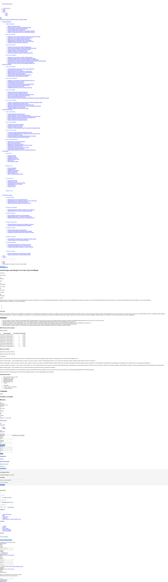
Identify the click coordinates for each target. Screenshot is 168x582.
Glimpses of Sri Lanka (12, 180)
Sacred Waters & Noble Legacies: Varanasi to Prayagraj (19, 244)
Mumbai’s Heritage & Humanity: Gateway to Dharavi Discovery (21, 217)
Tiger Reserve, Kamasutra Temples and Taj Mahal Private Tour (21, 94)
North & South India (7, 21)
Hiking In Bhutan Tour (12, 172)
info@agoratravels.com (7, 3)
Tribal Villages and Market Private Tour (16, 148)
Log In (12, 569)
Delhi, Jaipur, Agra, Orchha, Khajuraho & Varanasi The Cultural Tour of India (24, 36)
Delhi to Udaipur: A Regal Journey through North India (19, 27)
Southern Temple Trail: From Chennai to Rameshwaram (19, 47)
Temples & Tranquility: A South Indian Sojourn (17, 51)
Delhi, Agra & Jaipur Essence (14, 26)
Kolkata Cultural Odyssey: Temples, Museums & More (19, 254)
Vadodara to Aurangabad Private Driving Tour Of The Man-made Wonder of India (25, 102)
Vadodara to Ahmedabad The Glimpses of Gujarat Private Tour (21, 104)
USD (4, 11)
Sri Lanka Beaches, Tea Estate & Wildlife (16, 182)
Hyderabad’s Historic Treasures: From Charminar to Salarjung (21, 224)
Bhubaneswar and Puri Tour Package (15, 144)
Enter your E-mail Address (5, 480)
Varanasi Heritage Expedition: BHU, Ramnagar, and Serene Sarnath (22, 238)
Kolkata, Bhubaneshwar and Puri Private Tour (17, 118)
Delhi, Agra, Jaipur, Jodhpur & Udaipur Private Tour (19, 39)
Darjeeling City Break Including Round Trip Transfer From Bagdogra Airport (24, 127)
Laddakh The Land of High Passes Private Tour (18, 42)
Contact (4, 527)
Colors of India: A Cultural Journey (15, 70)
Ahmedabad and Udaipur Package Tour (16, 81)
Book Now (2, 445)
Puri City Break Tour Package (14, 142)
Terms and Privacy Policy (18, 566)
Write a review (3, 420)
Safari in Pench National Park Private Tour (17, 96)
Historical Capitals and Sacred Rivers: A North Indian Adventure (21, 30)
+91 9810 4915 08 (6, 8)
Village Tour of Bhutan (12, 171)
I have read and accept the (12, 566)
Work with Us (5, 516)
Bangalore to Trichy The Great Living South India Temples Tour (21, 63)
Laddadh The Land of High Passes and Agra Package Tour (20, 37)
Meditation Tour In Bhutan (13, 170)
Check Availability (4, 267)
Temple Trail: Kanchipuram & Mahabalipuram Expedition (20, 231)
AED (6, 14)
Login (4, 9)
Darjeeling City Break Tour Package (15, 125)
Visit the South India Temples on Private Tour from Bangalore (21, 62)
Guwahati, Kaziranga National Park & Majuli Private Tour (20, 132)
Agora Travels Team (4, 461)
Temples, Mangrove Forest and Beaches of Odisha (18, 147)
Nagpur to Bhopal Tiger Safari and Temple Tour (18, 92)
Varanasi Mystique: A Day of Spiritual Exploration (18, 240)
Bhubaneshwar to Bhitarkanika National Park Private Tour (20, 145)
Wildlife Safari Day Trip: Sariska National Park (17, 199)
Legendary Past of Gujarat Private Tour (16, 86)
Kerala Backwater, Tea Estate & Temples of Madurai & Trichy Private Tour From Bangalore (27, 60)
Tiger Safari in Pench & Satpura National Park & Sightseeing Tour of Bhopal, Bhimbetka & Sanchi (28, 98)
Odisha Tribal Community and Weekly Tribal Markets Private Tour (22, 149)
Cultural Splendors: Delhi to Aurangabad (16, 29)
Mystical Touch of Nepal (13, 161)
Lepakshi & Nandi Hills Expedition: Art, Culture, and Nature (20, 246)
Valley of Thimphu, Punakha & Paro (15, 174)
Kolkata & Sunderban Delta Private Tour (16, 114)
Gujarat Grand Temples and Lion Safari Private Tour (19, 85)
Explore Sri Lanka (11, 186)
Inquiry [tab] (4, 428)
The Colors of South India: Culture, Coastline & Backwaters (20, 52)
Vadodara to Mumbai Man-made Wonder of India (18, 103)
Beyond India (5, 151)
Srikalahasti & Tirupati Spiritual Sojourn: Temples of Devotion (21, 232)
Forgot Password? (3, 553)
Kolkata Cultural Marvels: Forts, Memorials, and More (19, 253)
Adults (1, 436)
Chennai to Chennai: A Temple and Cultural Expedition (19, 49)
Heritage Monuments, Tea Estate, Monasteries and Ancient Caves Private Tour (24, 116)
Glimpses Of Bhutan (12, 168)
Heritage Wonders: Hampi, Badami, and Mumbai (18, 76)
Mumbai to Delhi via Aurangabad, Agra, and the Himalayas (20, 72)
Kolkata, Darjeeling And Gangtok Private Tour (17, 119)
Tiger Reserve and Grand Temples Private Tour (17, 93)
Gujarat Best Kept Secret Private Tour (16, 82)
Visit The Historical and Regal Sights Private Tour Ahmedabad (21, 84)
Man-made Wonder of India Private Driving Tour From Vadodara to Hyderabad (24, 106)
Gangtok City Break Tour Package (15, 126)
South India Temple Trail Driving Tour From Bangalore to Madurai (22, 58)
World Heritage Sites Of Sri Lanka (15, 184)
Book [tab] (4, 427)
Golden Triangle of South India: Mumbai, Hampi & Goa (19, 74)
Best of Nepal (11, 160)
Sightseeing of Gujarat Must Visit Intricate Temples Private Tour (21, 80)
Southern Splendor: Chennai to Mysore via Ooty (18, 50)
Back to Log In (3, 581)
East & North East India (8, 109)
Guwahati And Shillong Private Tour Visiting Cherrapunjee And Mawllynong (24, 133)
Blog (4, 515)
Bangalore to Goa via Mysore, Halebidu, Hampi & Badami (20, 57)
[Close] (1, 545)
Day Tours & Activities (7, 195)
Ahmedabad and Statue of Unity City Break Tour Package (20, 87)
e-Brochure (5, 517)
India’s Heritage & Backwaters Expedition (16, 73)
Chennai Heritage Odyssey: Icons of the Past (17, 229)
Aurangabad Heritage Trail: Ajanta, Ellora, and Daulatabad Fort (21, 68)
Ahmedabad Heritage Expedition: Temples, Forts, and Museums (21, 209)
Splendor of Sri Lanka (12, 181)
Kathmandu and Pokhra (13, 157)
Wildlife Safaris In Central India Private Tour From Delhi (19, 40)
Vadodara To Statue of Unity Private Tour (16, 107)
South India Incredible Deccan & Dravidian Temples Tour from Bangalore (23, 59)
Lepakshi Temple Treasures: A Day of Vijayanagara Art (19, 245)
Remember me (4, 552)
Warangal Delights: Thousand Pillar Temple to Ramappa (19, 225)
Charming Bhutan (11, 169)
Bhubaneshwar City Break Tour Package (16, 141)
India (4, 262)
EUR (6, 13)
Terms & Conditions (7, 530)
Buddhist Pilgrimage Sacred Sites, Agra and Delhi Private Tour (21, 41)
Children (2, 440)
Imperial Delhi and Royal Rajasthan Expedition (17, 28)
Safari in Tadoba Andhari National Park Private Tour (19, 95)
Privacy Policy (6, 528)
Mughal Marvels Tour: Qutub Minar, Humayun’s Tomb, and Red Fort (22, 200)
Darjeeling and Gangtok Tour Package (16, 124)
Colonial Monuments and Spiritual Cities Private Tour (19, 115)
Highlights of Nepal (12, 156)
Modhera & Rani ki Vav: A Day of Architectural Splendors (20, 210)
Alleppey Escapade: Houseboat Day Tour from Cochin (19, 203)
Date (1, 430)
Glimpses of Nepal (12, 155)
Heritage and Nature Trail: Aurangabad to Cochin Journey (20, 71)
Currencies (2, 536)
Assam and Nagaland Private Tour (15, 134)
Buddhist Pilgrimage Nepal (13, 159)
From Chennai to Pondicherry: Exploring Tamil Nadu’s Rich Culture (22, 48)
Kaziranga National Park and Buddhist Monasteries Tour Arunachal (22, 136)
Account (4, 526)
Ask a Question (3, 468)
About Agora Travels (7, 514)
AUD (6, 15)
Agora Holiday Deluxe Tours (6, 540)
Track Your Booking (7, 529)
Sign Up (4, 10)
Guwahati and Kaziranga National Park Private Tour (19, 137)
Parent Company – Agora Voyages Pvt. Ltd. (12, 519)
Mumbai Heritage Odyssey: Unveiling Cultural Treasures (20, 216)
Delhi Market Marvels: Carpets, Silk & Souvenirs (18, 202)
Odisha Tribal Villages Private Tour (15, 146)
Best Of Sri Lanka (11, 185)
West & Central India (7, 64)
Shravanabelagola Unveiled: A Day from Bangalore (18, 215)
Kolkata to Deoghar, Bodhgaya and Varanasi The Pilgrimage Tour (21, 117)
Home (4, 261)
